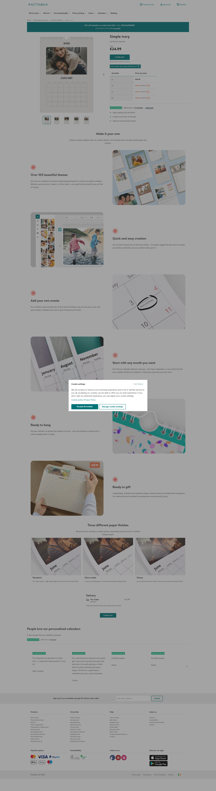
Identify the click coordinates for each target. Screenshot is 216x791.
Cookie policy (77, 400)
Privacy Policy (90, 400)
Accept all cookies (85, 406)
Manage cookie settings (112, 406)
